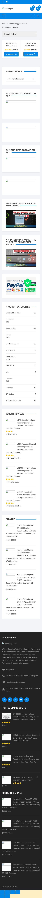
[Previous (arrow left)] (2, 896)
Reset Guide (11, 328)
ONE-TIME (10, 366)
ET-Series (10, 319)
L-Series (9, 378)
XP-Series (10, 394)
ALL (7, 372)
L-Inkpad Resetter (13, 313)
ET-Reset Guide (12, 344)
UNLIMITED (10, 357)
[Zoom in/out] (17, 892)
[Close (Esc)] (2, 892)
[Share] (7, 892)
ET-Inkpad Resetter (13, 400)
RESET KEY (10, 350)
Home (4, 24)
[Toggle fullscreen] (12, 892)
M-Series (9, 387)
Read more (10, 54)
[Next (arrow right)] (7, 896)
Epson (8, 335)
